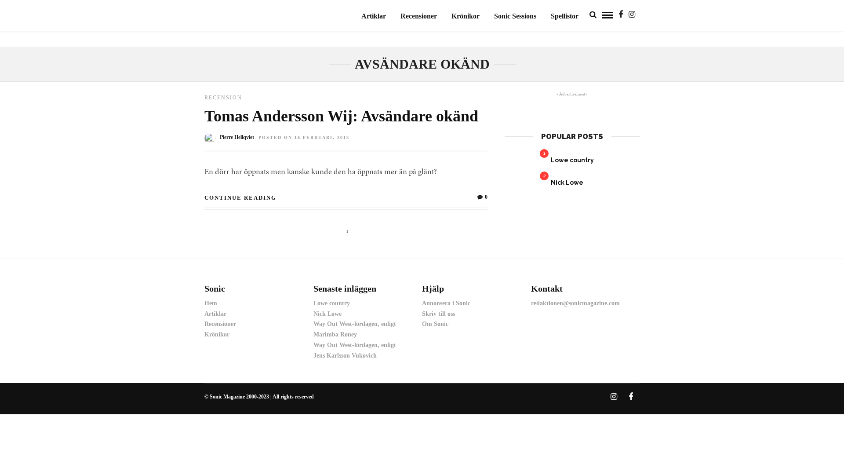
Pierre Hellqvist (237, 137)
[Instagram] (632, 14)
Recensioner (418, 16)
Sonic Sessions (515, 16)
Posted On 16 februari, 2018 (303, 137)
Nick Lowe (567, 182)
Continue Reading (240, 197)
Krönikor (465, 16)
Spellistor (564, 16)
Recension (223, 98)
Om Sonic (435, 324)
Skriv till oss (438, 314)
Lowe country (572, 160)
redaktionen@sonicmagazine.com (575, 303)
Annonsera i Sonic (446, 303)
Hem (210, 303)
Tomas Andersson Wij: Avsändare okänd (341, 116)
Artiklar (373, 16)
